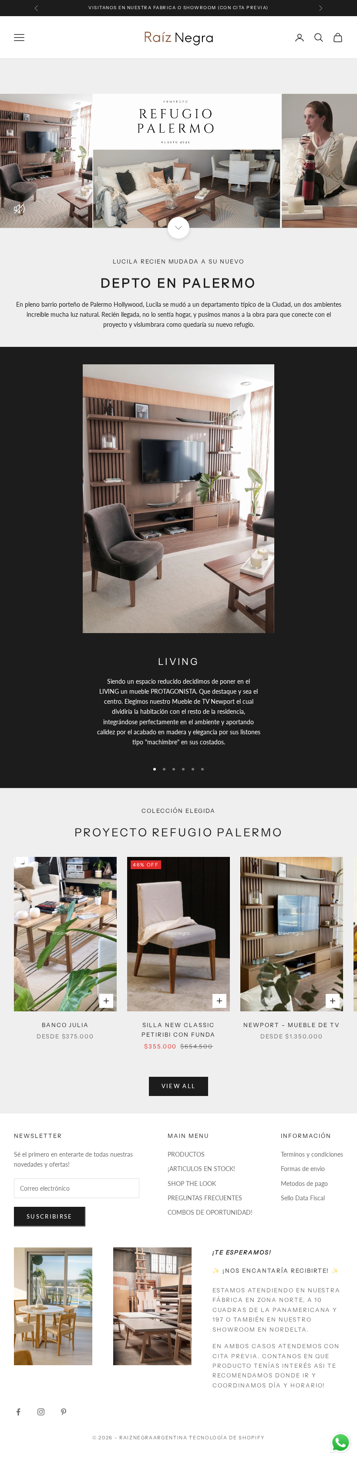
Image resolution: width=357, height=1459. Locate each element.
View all (179, 1085)
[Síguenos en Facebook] (18, 1412)
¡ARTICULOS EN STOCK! (201, 1168)
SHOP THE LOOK (192, 1183)
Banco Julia (65, 1024)
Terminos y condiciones (312, 1154)
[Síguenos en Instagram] (41, 1412)
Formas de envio (303, 1168)
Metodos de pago (304, 1183)
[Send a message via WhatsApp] (341, 1443)
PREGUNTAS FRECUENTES (205, 1198)
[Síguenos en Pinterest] (63, 1412)
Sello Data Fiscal (303, 1198)
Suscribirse (50, 1216)
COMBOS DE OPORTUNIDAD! (210, 1212)
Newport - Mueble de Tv (291, 1024)
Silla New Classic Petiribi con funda (178, 1029)
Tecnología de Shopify (227, 1438)
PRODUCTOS (186, 1154)
